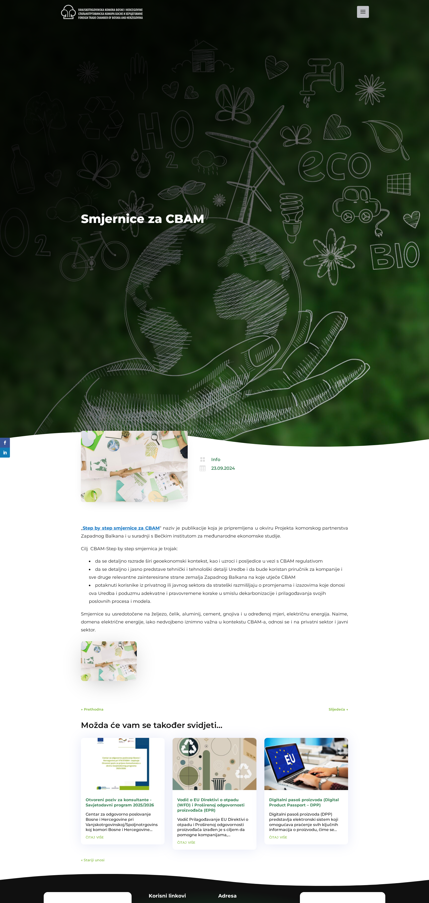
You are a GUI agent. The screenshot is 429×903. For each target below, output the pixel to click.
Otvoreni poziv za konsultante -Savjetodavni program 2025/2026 (120, 802)
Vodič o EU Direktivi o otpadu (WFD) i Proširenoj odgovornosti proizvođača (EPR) (211, 805)
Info (215, 459)
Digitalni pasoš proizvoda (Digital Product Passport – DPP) (304, 802)
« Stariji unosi (93, 860)
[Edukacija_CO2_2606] (109, 679)
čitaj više (95, 837)
